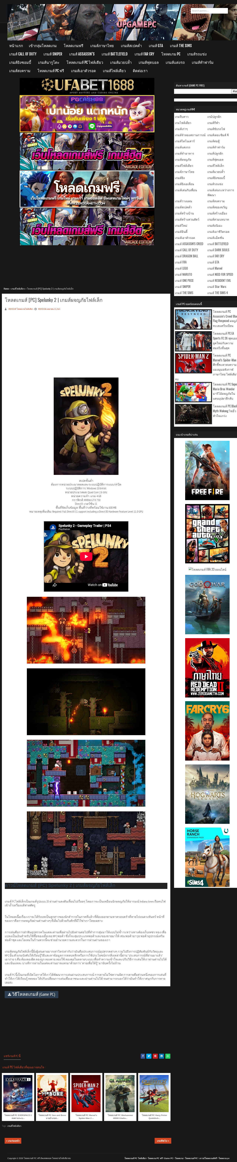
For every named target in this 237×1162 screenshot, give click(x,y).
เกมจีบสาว (181, 116)
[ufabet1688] (87, 94)
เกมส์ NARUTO (183, 274)
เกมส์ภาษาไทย (102, 45)
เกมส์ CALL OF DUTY (22, 54)
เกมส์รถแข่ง (197, 54)
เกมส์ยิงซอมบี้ (20, 62)
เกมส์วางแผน (183, 201)
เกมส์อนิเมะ (215, 225)
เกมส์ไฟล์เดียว (114, 70)
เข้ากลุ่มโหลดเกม (43, 45)
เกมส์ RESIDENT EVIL (219, 280)
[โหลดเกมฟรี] (87, 207)
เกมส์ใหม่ (181, 225)
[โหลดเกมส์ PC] (87, 169)
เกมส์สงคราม (19, 70)
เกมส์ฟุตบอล (149, 62)
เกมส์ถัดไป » (163, 1141)
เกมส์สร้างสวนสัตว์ (187, 219)
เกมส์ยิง (180, 177)
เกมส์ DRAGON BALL (186, 256)
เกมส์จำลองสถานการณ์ (190, 135)
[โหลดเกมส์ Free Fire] (207, 499)
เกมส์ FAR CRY (144, 54)
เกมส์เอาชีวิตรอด (218, 231)
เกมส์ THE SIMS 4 (217, 292)
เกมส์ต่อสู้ (213, 141)
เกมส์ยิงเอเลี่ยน (184, 184)
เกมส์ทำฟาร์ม (202, 62)
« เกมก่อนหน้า (13, 1141)
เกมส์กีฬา (213, 122)
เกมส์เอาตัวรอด (83, 70)
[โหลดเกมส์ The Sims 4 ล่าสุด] (207, 885)
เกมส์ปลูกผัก (215, 153)
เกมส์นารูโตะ (48, 62)
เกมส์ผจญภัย (183, 159)
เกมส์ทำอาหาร (184, 153)
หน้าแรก (16, 45)
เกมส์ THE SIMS (181, 45)
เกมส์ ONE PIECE (184, 280)
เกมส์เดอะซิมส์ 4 (218, 135)
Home (6, 288)
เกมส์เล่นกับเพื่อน (186, 190)
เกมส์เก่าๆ (181, 129)
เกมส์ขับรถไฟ (216, 129)
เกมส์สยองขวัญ (217, 207)
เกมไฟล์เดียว (183, 122)
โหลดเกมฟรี (73, 45)
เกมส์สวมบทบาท (218, 219)
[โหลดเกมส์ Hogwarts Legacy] (207, 822)
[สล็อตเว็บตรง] (87, 131)
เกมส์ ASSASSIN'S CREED (189, 244)
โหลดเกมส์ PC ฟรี (50, 70)
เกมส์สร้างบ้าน (184, 213)
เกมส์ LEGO (181, 268)
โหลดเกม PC (170, 54)
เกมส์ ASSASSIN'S (82, 54)
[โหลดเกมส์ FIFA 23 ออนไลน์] (207, 569)
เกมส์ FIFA (181, 262)
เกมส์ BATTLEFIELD (115, 54)
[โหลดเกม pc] (87, 244)
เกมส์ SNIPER (53, 54)
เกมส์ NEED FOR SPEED (220, 274)
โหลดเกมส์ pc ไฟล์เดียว (84, 62)
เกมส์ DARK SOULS (218, 250)
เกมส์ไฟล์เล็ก (215, 165)
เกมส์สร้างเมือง (217, 213)
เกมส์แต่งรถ (175, 62)
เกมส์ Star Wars (216, 286)
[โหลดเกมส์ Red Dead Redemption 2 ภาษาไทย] (207, 696)
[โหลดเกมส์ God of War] (207, 633)
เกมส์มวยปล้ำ (121, 62)
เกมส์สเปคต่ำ (131, 45)
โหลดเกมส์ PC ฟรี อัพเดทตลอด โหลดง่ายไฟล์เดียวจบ (47, 1158)
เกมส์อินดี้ (181, 231)
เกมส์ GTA (156, 45)
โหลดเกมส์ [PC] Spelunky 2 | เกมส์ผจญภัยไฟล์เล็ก (54, 299)
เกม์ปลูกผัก (214, 116)
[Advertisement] (87, 264)
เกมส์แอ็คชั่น (215, 237)
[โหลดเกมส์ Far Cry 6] (207, 759)
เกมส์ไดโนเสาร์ (185, 141)
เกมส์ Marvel (214, 268)
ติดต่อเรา (140, 70)
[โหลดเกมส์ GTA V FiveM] (207, 562)
